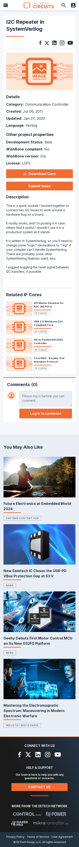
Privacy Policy (15, 836)
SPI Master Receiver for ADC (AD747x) (49, 305)
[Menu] (6, 5)
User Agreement (62, 836)
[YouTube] (58, 754)
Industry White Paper (22, 725)
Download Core (42, 174)
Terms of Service (38, 836)
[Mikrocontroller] (50, 823)
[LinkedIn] (38, 754)
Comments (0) (22, 384)
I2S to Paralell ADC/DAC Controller (48, 341)
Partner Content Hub (22, 518)
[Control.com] (27, 814)
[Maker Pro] (19, 823)
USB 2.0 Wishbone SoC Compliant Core (48, 323)
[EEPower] (56, 814)
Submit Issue (39, 186)
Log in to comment (45, 413)
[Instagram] (47, 754)
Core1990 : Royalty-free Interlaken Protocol (49, 360)
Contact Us (39, 787)
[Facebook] (19, 754)
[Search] (63, 5)
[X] (28, 754)
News (10, 585)
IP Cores (41, 313)
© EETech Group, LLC (27, 842)
